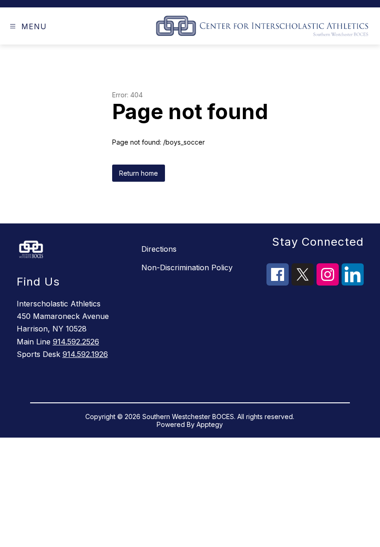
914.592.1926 (85, 354)
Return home (138, 173)
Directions (159, 249)
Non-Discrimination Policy (187, 267)
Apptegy (209, 424)
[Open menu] (12, 26)
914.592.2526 (76, 341)
